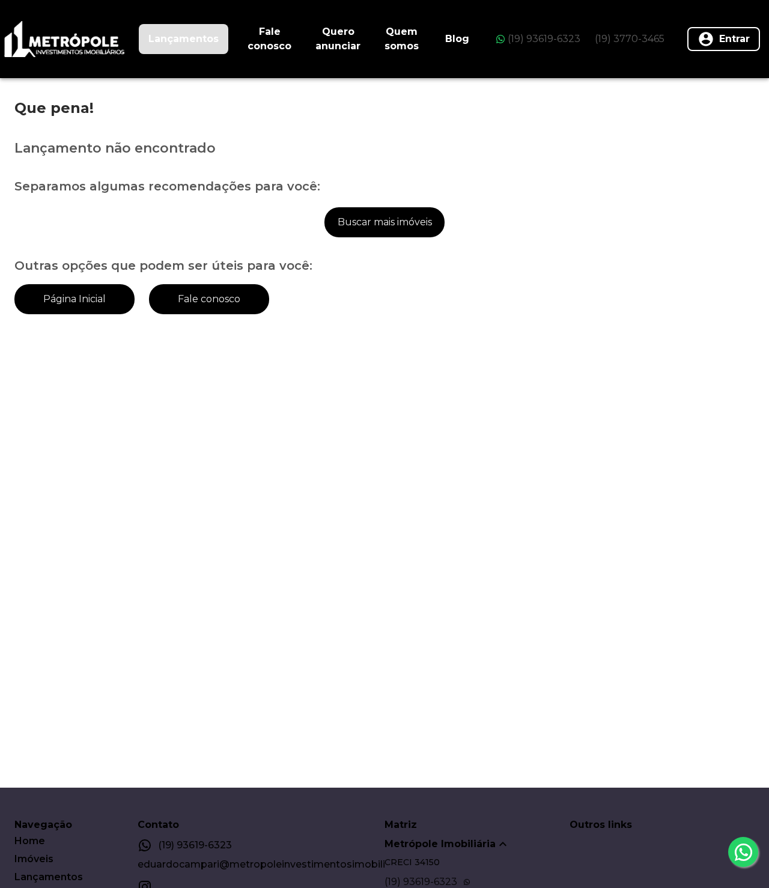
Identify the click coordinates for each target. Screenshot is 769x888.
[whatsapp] (743, 852)
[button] (477, 844)
